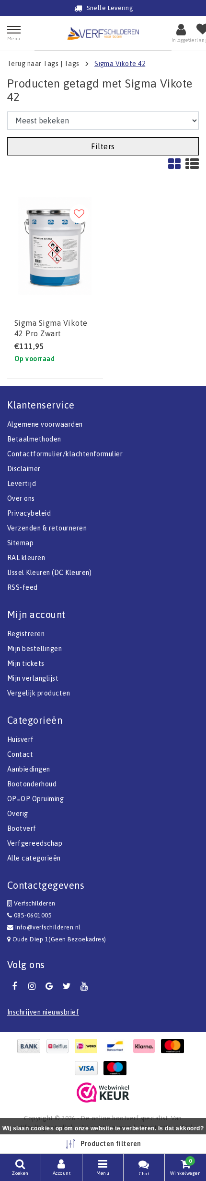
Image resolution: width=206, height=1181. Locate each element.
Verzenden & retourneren (47, 528)
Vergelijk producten (38, 693)
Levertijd (21, 483)
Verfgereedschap (34, 843)
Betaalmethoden (34, 439)
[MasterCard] (174, 1046)
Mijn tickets (26, 663)
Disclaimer (24, 469)
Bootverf (21, 828)
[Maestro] (117, 1068)
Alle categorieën (34, 858)
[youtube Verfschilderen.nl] (84, 986)
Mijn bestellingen (34, 648)
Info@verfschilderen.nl (48, 927)
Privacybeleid (29, 513)
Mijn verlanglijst (32, 678)
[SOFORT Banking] (146, 1046)
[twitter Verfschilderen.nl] (66, 986)
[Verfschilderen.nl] (103, 33)
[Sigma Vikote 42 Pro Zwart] (55, 246)
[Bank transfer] (31, 1046)
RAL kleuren (26, 558)
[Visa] (88, 1068)
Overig (17, 813)
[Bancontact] (117, 1046)
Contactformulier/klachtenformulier (65, 454)
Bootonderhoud (32, 784)
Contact (20, 754)
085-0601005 (32, 915)
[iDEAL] (88, 1046)
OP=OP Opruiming (35, 799)
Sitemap (20, 543)
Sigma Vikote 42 (119, 63)
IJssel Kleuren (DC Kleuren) (49, 572)
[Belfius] (60, 1046)
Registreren (26, 634)
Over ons (21, 498)
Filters (102, 146)
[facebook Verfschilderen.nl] (14, 986)
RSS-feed (22, 587)
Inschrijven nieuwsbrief (43, 1012)
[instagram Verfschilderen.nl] (31, 986)
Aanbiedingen (28, 769)
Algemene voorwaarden (45, 424)
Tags (72, 63)
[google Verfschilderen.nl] (49, 986)
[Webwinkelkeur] (103, 1092)
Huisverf (20, 739)
